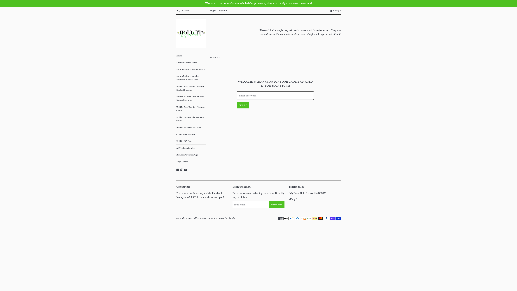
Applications (182, 161)
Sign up (223, 10)
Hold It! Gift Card (184, 141)
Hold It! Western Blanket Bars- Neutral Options (190, 98)
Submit (243, 105)
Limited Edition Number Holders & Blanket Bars (188, 78)
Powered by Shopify (226, 218)
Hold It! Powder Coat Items (188, 127)
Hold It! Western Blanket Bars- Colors (190, 119)
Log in (213, 10)
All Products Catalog (185, 148)
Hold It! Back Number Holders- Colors (190, 109)
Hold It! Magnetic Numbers (205, 218)
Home (179, 55)
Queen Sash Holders (185, 134)
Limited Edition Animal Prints (190, 69)
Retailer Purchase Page (187, 154)
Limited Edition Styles (186, 62)
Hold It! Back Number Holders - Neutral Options (190, 88)
